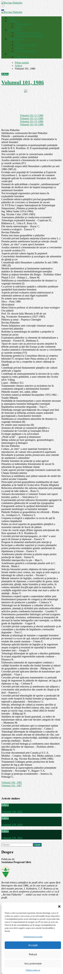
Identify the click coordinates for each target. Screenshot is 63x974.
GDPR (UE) (21, 56)
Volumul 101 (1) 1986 (31, 115)
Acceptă (32, 945)
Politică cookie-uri (33, 970)
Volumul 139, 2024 (12, 824)
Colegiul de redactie (25, 44)
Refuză (33, 954)
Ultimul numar (22, 23)
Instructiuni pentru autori (28, 32)
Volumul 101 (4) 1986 (31, 124)
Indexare (19, 47)
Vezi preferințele (33, 963)
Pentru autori (15, 29)
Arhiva (18, 26)
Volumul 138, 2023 (12, 837)
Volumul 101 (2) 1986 (31, 118)
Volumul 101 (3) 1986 (31, 121)
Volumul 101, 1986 (22, 82)
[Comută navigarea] (2, 10)
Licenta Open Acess (25, 50)
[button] (59, 906)
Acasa (11, 17)
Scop (17, 41)
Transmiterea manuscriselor (29, 35)
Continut (12, 20)
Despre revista (15, 38)
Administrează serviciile (32, 937)
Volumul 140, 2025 (12, 811)
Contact (12, 53)
